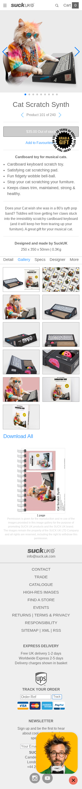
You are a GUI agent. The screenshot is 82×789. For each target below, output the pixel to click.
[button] (5, 51)
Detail (8, 259)
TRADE (41, 577)
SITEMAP (29, 630)
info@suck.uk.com (41, 556)
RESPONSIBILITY (41, 623)
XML (46, 630)
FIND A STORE (41, 600)
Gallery (24, 259)
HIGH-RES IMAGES (41, 592)
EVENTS (41, 607)
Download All (18, 436)
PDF (41, 480)
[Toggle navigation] (5, 5)
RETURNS (21, 615)
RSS (57, 630)
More (74, 259)
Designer (57, 259)
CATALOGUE (41, 584)
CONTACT (41, 569)
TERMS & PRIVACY (52, 615)
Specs (40, 259)
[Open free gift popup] (64, 140)
